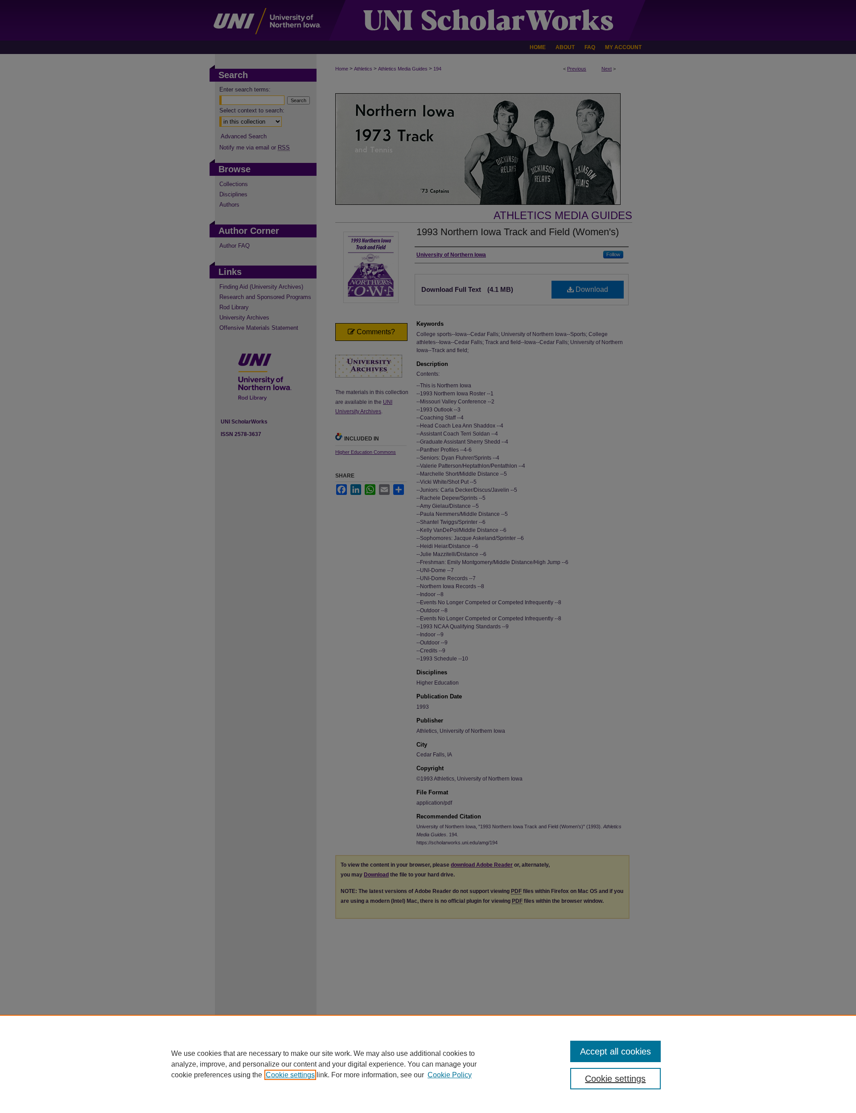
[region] (428, 1064)
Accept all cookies (615, 1051)
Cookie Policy (450, 1075)
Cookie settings (290, 1075)
